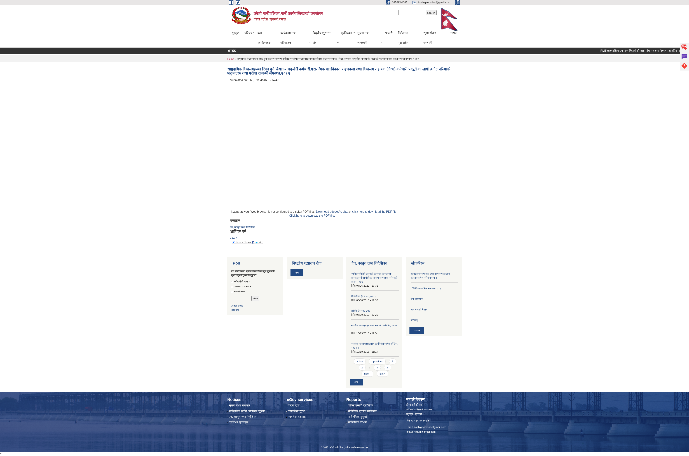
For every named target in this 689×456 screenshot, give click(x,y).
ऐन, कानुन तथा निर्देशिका (242, 227)
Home (230, 58)
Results (235, 309)
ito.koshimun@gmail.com (421, 431)
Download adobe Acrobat (332, 211)
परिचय (248, 33)
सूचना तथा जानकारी (363, 38)
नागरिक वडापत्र (297, 416)
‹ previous (377, 361)
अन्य (297, 272)
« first (360, 361)
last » (382, 373)
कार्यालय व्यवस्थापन (243, 286)
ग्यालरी (389, 33)
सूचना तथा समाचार (239, 405)
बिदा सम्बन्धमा (417, 299)
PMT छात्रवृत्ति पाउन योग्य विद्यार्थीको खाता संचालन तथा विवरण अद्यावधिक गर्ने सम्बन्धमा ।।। (632, 50)
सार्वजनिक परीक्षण (357, 422)
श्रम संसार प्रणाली (429, 38)
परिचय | (414, 320)
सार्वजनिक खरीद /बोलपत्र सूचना (247, 411)
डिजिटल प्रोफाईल (403, 38)
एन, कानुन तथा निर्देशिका (243, 416)
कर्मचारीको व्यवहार (242, 281)
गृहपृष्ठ (235, 33)
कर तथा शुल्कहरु (238, 422)
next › (367, 373)
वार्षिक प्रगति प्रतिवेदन (360, 405)
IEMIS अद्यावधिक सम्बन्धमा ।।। (426, 288)
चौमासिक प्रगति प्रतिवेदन (362, 411)
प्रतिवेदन (346, 33)
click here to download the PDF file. (374, 211)
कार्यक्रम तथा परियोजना (288, 38)
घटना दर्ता (293, 405)
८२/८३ (233, 238)
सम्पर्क (453, 33)
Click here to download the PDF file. (312, 215)
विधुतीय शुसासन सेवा (322, 38)
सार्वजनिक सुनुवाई (357, 416)
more (417, 330)
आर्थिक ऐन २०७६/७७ (361, 310)
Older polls (237, 305)
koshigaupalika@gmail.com (430, 427)
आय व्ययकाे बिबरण (419, 309)
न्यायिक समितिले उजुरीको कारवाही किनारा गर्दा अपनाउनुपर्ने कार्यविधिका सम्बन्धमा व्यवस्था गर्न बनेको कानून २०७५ (374, 277)
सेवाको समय (239, 291)
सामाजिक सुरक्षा (296, 411)
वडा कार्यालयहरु (264, 38)
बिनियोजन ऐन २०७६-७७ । (363, 296)
